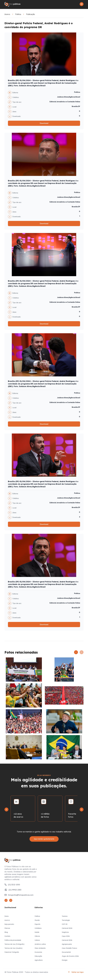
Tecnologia (66, 920)
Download (44, 123)
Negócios (65, 932)
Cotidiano (38, 928)
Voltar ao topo (77, 972)
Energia (64, 960)
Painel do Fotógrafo (12, 952)
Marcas (7, 928)
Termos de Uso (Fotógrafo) (14, 944)
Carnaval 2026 (67, 940)
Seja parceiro (9, 924)
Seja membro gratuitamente (44, 839)
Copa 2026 (66, 936)
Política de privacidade (13, 940)
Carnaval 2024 (67, 928)
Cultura (37, 940)
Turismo (65, 916)
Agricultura (38, 960)
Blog (6, 932)
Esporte (37, 924)
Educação (38, 956)
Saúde (37, 932)
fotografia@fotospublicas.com (20, 895)
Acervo (7, 14)
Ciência (37, 936)
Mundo (37, 920)
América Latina (40, 944)
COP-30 (64, 924)
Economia (38, 952)
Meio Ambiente (40, 948)
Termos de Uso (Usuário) (13, 948)
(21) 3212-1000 (14, 885)
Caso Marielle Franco (69, 948)
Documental (66, 952)
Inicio (7, 916)
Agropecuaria (67, 944)
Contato (7, 936)
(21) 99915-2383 (14, 890)
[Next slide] (81, 809)
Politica (18, 14)
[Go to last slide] (6, 809)
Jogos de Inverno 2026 (70, 956)
